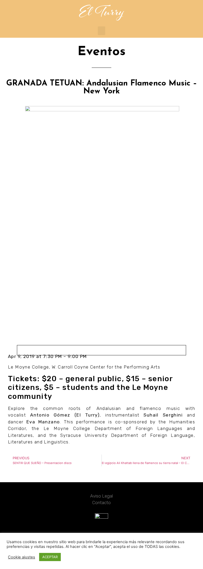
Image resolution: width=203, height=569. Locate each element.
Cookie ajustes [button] (21, 557)
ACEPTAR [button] (50, 557)
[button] (101, 30)
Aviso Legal (101, 496)
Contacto (101, 502)
